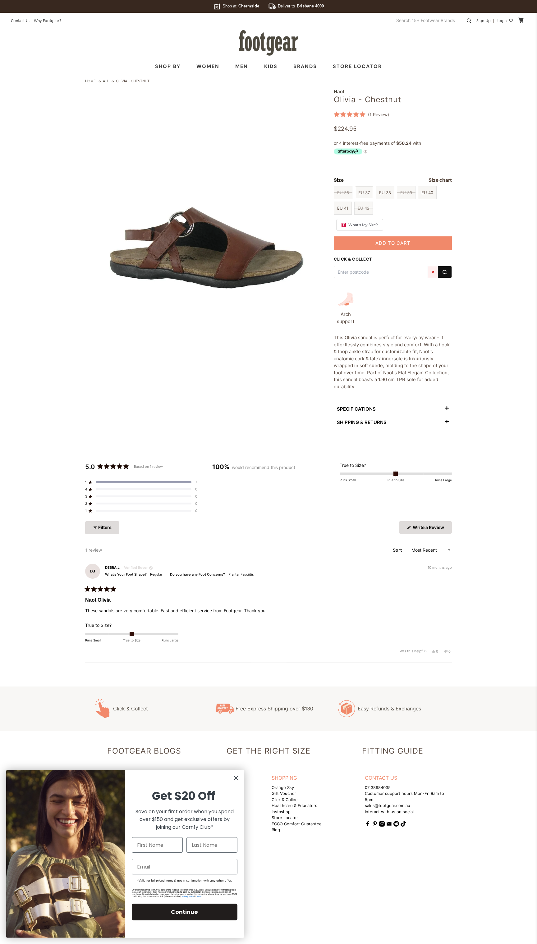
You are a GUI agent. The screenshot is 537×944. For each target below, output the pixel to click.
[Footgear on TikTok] (403, 825)
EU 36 (343, 192)
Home (90, 81)
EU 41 (342, 208)
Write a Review (432, 529)
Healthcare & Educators (294, 805)
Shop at (241, 6)
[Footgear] (268, 43)
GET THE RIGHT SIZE (268, 750)
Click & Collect (130, 708)
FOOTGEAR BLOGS (144, 750)
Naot (339, 91)
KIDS (271, 66)
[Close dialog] (236, 778)
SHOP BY (168, 66)
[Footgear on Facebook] (367, 825)
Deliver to (301, 6)
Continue (184, 912)
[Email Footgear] (389, 825)
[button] (361, 114)
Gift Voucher (284, 793)
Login (502, 20)
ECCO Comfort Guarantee (297, 823)
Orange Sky (283, 787)
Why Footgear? (47, 20)
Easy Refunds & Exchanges (389, 708)
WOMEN (207, 66)
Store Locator (357, 66)
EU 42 (363, 208)
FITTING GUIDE (392, 750)
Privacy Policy (188, 896)
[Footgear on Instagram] (382, 825)
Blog (276, 829)
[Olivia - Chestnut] (206, 209)
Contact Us (20, 20)
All (106, 81)
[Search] (445, 272)
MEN (241, 66)
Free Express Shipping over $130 (274, 708)
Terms (198, 896)
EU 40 (427, 192)
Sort (398, 550)
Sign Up (483, 20)
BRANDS (305, 66)
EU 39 (406, 192)
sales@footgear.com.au (387, 805)
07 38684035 (378, 787)
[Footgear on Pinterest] (375, 825)
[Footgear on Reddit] (396, 825)
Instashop (281, 811)
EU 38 (385, 192)
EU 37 (364, 192)
